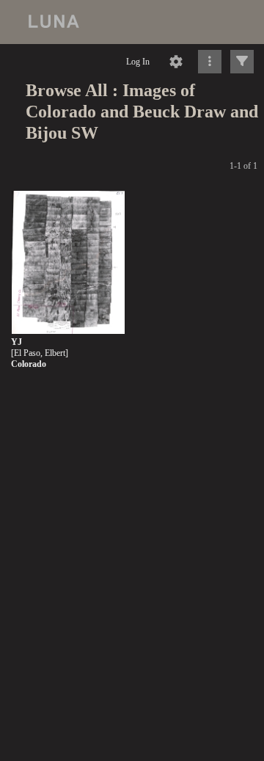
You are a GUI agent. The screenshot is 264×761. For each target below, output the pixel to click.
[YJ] (68, 263)
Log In (138, 62)
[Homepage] (132, 22)
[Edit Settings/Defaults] (176, 61)
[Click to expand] (242, 61)
